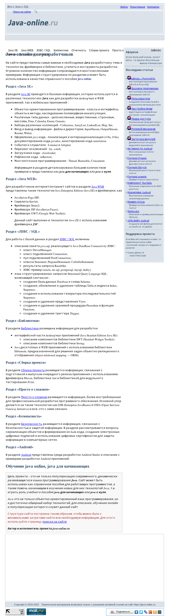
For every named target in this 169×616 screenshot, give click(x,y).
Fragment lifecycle (137, 167)
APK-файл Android (138, 220)
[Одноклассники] (155, 612)
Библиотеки (61, 50)
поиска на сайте (54, 522)
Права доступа (141, 118)
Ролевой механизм (143, 129)
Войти (124, 7)
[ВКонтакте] (136, 612)
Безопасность (31, 424)
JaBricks (156, 50)
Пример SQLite (136, 201)
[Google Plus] (150, 612)
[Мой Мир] (159, 612)
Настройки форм (141, 108)
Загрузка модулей (143, 139)
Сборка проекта (99, 50)
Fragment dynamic (137, 158)
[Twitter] (141, 612)
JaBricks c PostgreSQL (143, 78)
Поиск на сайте (22, 11)
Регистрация (137, 7)
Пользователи (140, 98)
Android (26, 455)
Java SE (13, 50)
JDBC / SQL (43, 50)
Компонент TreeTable (139, 182)
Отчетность (79, 50)
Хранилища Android (139, 192)
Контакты (153, 7)
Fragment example (137, 176)
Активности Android (139, 148)
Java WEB (27, 50)
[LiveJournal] (145, 612)
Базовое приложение (144, 88)
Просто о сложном (34, 397)
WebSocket (133, 211)
